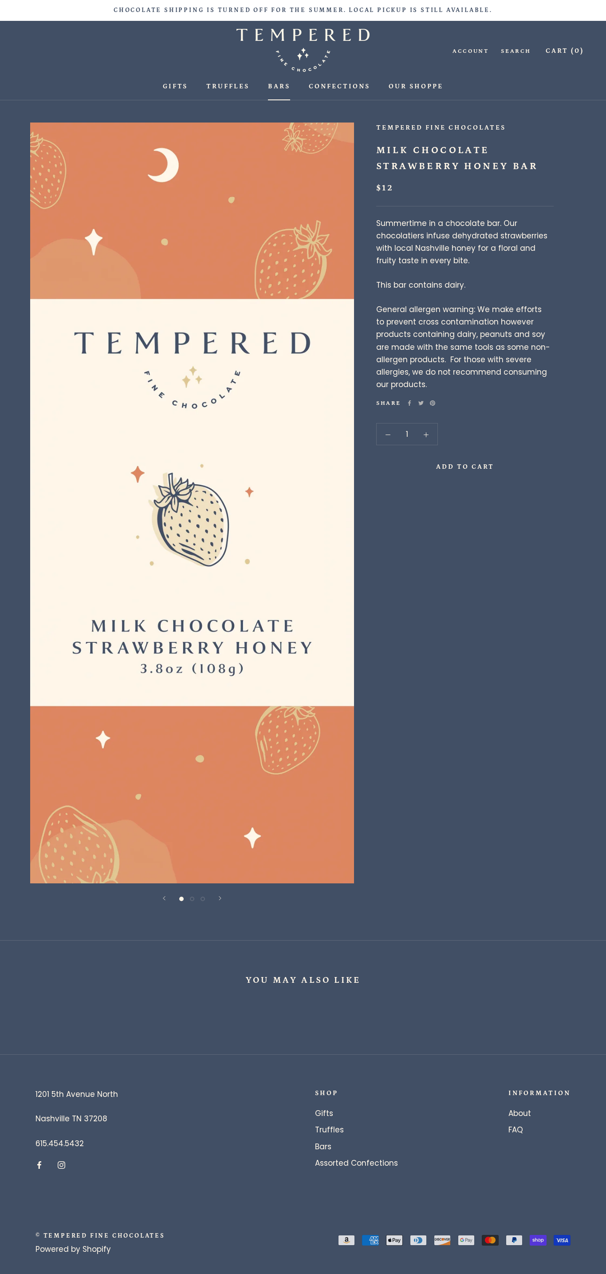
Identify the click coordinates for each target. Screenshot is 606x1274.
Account (470, 51)
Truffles (227, 86)
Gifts (175, 86)
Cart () (565, 51)
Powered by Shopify (73, 1249)
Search (516, 51)
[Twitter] (421, 403)
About (519, 1113)
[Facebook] (409, 403)
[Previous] (164, 898)
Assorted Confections (356, 1163)
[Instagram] (61, 1165)
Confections (339, 86)
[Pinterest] (432, 403)
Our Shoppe (416, 86)
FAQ (515, 1129)
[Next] (220, 898)
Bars (279, 86)
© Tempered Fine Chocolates (100, 1235)
